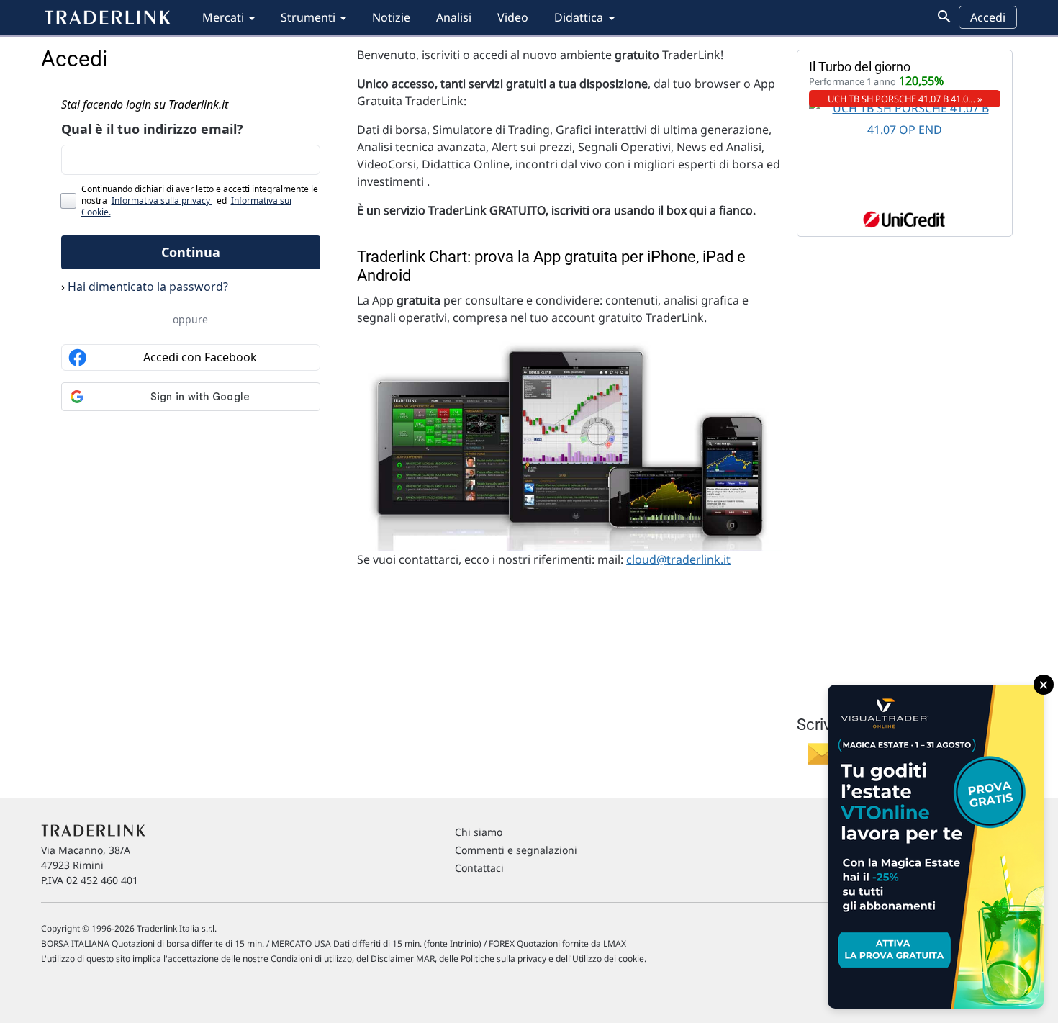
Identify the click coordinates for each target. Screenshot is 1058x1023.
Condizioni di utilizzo (311, 958)
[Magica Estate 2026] (936, 847)
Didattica (578, 17)
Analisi (453, 17)
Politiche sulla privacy (503, 958)
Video (512, 17)
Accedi (987, 17)
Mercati (223, 17)
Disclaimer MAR (403, 958)
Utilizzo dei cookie (608, 958)
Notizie (391, 17)
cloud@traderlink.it (678, 559)
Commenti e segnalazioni (516, 850)
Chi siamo (478, 832)
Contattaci (479, 868)
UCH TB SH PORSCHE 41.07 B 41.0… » (905, 98)
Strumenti (308, 17)
